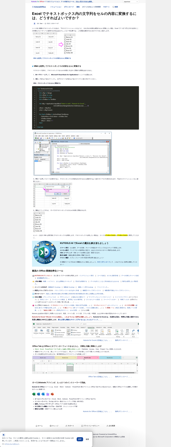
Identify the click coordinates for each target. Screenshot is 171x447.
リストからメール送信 (93, 299)
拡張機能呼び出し (42, 278)
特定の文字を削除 (81, 305)
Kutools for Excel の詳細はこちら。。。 (97, 340)
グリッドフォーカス (49, 297)
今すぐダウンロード (103, 262)
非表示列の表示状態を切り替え (79, 294)
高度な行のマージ (62, 310)
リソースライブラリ (121, 297)
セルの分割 (73, 310)
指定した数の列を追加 (53, 294)
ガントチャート (113, 305)
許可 (79, 439)
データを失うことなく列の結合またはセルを (104, 281)
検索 (116, 7)
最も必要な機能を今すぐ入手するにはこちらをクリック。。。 (80, 320)
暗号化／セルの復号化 (75, 299)
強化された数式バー (78, 297)
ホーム (40, 426)
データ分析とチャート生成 (129, 275)
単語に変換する (121, 308)
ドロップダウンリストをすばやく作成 (67, 290)
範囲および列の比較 (96, 294)
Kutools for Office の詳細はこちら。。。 (97, 411)
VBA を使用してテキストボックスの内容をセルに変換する (52, 58)
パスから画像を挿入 (92, 308)
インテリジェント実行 (86, 275)
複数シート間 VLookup (85, 287)
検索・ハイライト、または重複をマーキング (57, 281)
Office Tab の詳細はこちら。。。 (100, 377)
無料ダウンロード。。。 (124, 340)
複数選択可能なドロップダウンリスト (117, 290)
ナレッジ (55, 426)
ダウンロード (69, 7)
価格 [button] (78, 7)
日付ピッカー (44, 299)
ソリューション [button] (55, 7)
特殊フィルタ (124, 299)
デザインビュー (65, 297)
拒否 (87, 439)
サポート (106, 7)
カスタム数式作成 (112, 275)
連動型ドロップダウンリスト (92, 290)
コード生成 (100, 275)
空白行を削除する (81, 281)
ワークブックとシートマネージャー (100, 297)
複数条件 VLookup (54, 287)
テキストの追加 (69, 305)
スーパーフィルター (109, 299)
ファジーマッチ (102, 287)
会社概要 (112, 426)
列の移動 (65, 294)
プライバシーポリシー (91, 426)
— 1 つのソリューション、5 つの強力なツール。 (62, 1)
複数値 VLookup (69, 287)
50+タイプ (100, 305)
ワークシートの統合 (58, 299)
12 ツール (57, 305)
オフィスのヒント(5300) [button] (91, 7)
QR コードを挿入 (78, 308)
